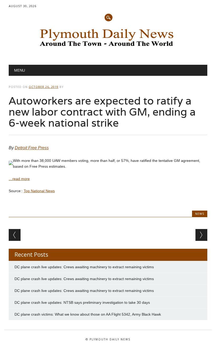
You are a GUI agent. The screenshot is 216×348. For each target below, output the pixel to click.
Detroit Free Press (32, 148)
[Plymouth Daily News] (108, 48)
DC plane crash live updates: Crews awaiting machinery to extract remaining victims (84, 267)
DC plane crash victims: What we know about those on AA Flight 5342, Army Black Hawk (87, 314)
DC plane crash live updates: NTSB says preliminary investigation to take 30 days (82, 302)
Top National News (39, 191)
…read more (19, 179)
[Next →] (201, 235)
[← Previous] (15, 235)
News (199, 214)
